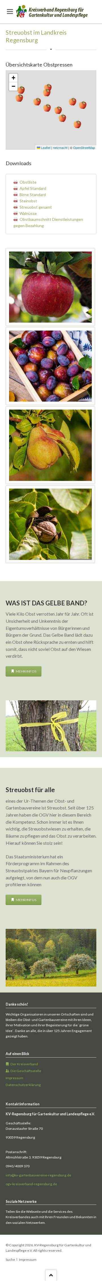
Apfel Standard (33, 188)
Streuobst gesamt (36, 207)
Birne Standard (33, 194)
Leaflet (45, 147)
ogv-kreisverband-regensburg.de (31, 1184)
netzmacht (60, 147)
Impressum (28, 1259)
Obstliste (28, 182)
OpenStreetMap (84, 147)
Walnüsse (28, 213)
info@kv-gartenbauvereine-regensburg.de (38, 1175)
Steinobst (28, 200)
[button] (77, 124)
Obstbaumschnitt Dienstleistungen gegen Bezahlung (48, 222)
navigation (10, 11)
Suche (10, 1259)
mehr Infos (25, 671)
